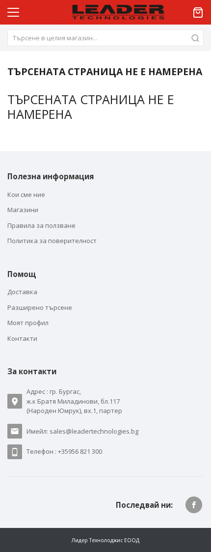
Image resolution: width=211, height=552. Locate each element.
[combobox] (105, 37)
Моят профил (28, 322)
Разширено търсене (39, 307)
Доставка (22, 291)
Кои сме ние (26, 194)
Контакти (22, 338)
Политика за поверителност (52, 240)
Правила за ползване (41, 225)
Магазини (22, 209)
